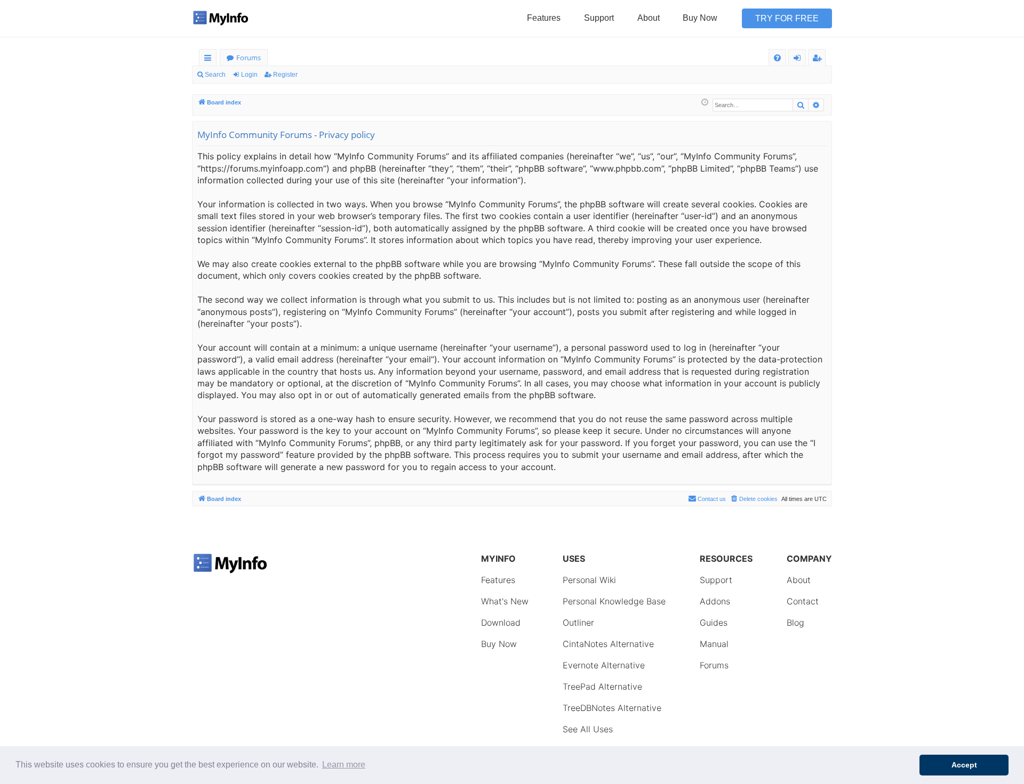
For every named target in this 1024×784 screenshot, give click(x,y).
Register (285, 74)
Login (249, 74)
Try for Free (787, 18)
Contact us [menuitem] (712, 499)
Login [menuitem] (799, 59)
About (648, 17)
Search (215, 74)
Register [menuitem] (819, 59)
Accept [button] (964, 765)
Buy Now (700, 17)
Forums (248, 57)
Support (599, 17)
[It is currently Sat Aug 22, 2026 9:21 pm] (704, 102)
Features (544, 17)
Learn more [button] (343, 764)
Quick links (210, 59)
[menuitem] (777, 58)
